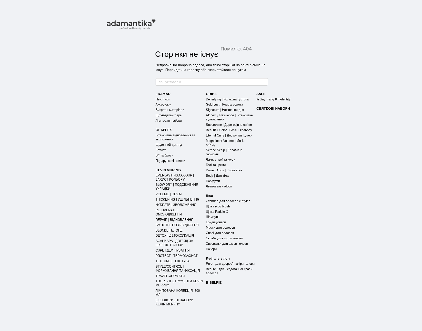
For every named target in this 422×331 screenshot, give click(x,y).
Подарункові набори (170, 161)
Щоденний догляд (169, 144)
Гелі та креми (216, 165)
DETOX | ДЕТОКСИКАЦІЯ (175, 235)
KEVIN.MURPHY (168, 170)
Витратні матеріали (170, 110)
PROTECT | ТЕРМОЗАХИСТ (177, 256)
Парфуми (213, 181)
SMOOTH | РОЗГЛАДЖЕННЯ (177, 225)
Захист (161, 150)
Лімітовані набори (169, 120)
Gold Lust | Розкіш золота (224, 104)
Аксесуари (163, 104)
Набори (211, 249)
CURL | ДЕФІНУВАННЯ (173, 250)
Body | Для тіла (217, 175)
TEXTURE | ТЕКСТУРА (173, 261)
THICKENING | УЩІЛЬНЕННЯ (177, 199)
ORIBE (211, 94)
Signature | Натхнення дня (225, 110)
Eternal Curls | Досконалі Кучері (229, 135)
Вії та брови (164, 155)
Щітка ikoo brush (218, 206)
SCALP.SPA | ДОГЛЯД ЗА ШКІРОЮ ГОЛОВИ (174, 243)
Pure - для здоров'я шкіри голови (230, 263)
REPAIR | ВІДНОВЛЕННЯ (174, 220)
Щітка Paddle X (217, 212)
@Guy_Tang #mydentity (273, 99)
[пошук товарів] (264, 82)
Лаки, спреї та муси (220, 159)
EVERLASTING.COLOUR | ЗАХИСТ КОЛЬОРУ (175, 177)
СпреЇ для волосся (220, 233)
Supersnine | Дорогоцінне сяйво (229, 125)
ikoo (209, 196)
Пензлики (162, 99)
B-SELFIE (214, 282)
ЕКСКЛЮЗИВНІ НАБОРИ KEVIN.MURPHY (174, 302)
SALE (260, 94)
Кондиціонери (216, 222)
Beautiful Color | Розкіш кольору (229, 130)
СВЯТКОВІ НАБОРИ (273, 108)
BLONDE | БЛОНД (169, 230)
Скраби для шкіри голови (224, 238)
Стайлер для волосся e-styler (228, 201)
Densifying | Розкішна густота (227, 99)
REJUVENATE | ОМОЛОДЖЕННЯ (169, 212)
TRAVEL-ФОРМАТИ (170, 276)
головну (193, 70)
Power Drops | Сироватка (224, 170)
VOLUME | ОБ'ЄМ (169, 194)
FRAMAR (163, 94)
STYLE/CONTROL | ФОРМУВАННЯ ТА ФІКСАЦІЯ (178, 269)
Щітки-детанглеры (169, 115)
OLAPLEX (164, 130)
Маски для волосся (220, 227)
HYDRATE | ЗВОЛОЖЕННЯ (176, 205)
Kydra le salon (218, 258)
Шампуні (212, 217)
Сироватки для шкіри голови (227, 243)
